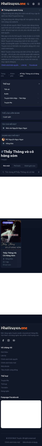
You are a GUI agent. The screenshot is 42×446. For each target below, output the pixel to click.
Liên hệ (24, 65)
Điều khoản (5, 366)
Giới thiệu (4, 352)
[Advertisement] (21, 197)
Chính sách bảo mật (8, 363)
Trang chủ (3, 75)
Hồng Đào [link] (9, 259)
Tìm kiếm (4, 388)
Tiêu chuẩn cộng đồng (9, 370)
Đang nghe (5, 391)
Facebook (33, 65)
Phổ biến (17, 166)
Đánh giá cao (30, 166)
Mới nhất (6, 166)
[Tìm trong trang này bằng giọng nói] (39, 172)
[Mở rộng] (38, 93)
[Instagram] (8, 340)
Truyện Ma (5, 381)
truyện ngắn (7, 117)
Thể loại (4, 384)
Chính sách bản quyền (9, 65)
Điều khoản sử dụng (30, 442)
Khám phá (12, 75)
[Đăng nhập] (33, 4)
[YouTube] (14, 340)
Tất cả (6, 89)
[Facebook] (3, 340)
